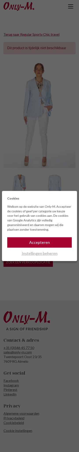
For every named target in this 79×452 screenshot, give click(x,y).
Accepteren (39, 242)
